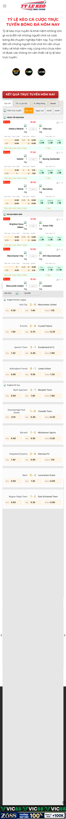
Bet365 (28, 293)
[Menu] (5, 6)
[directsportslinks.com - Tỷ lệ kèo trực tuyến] (33, 6)
